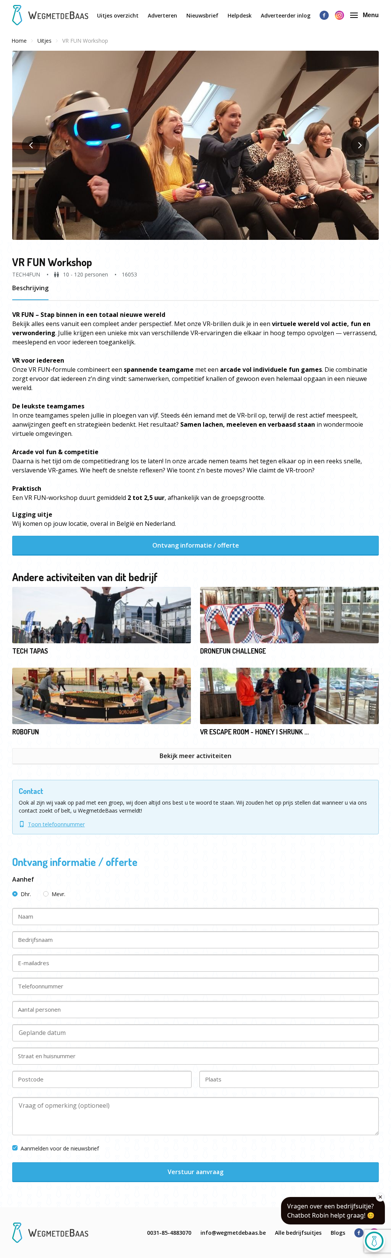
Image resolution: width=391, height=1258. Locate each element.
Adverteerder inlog (285, 15)
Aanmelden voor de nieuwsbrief (60, 1148)
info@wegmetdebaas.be (233, 1232)
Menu (371, 15)
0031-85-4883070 (169, 1232)
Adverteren (162, 15)
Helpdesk (240, 15)
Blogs (338, 1232)
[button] (195, 145)
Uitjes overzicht (118, 15)
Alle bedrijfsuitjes (298, 1232)
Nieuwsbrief (202, 15)
